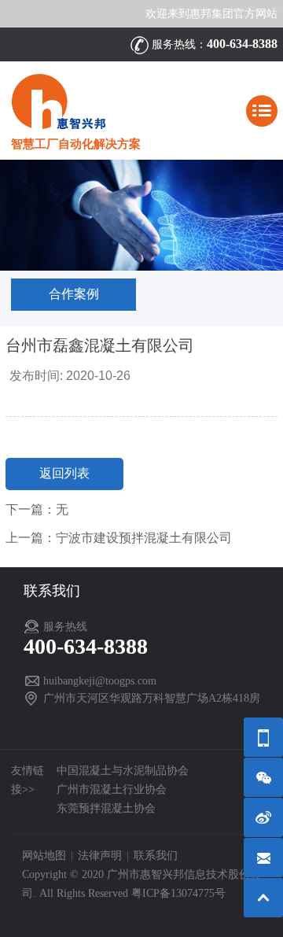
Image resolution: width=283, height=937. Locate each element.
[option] (141, 215)
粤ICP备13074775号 (178, 893)
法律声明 (100, 855)
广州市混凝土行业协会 (112, 789)
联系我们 (156, 855)
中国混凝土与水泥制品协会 (123, 771)
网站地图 (44, 855)
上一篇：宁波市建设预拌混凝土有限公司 (119, 537)
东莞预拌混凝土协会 (106, 808)
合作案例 (74, 294)
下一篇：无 (37, 509)
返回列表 (64, 473)
